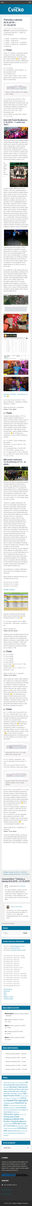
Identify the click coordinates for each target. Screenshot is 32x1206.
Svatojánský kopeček (23, 1126)
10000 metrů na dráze (9, 1083)
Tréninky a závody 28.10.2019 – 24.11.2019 (16, 874)
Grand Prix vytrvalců (17, 1100)
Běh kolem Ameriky (18, 1085)
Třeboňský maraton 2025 (17, 950)
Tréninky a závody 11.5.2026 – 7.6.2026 (16, 1065)
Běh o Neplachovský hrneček (15, 1094)
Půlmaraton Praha (22, 1114)
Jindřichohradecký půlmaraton (14, 1105)
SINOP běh (16, 1123)
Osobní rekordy (7, 989)
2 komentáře (7, 28)
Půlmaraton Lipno (11, 1114)
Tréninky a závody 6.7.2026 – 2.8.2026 (16, 1057)
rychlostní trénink (7, 1124)
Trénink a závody (17, 28)
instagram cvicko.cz (7, 1190)
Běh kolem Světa (18, 1091)
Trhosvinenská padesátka (12, 1128)
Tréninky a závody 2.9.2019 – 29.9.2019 (14, 872)
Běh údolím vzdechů (16, 1098)
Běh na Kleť (11, 1094)
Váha (4, 993)
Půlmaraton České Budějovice (11, 1117)
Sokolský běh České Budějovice (14, 1124)
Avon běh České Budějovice (19, 30)
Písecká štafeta (16, 1112)
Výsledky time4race (9, 589)
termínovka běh (6, 1194)
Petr (12, 907)
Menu (2, 2)
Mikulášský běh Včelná (16, 1110)
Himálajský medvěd (8, 1103)
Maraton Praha (7, 1110)
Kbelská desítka (23, 1105)
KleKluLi (6, 1107)
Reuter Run (18, 1119)
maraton (23, 1107)
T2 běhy (5, 1128)
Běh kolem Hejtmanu (11, 32)
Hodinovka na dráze (15, 1104)
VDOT (5, 995)
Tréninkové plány (8, 999)
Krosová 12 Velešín (14, 1108)
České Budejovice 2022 (17, 946)
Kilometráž (6, 991)
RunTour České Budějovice (15, 1121)
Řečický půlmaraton (12, 1133)
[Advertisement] (16, 856)
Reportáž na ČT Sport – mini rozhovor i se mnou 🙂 (15, 395)
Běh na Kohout (18, 1094)
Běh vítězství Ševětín (24, 1096)
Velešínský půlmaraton (14, 1131)
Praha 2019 (15, 948)
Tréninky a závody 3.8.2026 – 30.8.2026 (16, 1054)
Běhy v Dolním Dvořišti (7, 1098)
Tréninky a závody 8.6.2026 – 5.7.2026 (16, 1061)
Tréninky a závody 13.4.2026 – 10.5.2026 (16, 1069)
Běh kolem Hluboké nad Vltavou (15, 1088)
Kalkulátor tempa (8, 997)
